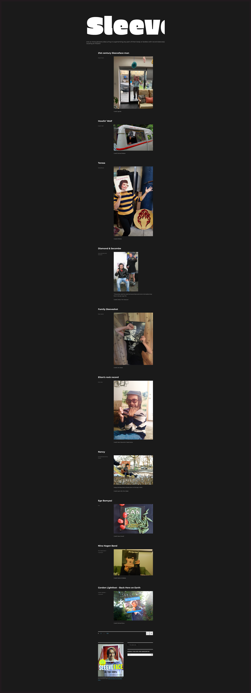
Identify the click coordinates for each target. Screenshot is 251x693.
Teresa (101, 163)
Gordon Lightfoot (101, 592)
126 (107, 633)
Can (99, 505)
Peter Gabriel (101, 314)
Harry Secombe (101, 253)
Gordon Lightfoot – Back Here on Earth (119, 587)
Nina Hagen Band (107, 545)
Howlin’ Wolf (105, 121)
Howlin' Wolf (100, 125)
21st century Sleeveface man (113, 53)
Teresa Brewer (101, 167)
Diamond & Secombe (109, 248)
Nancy (101, 452)
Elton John (100, 382)
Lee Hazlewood (101, 456)
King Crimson (101, 57)
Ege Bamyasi (105, 500)
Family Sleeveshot (108, 309)
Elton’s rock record (108, 377)
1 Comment (100, 552)
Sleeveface (160, 24)
